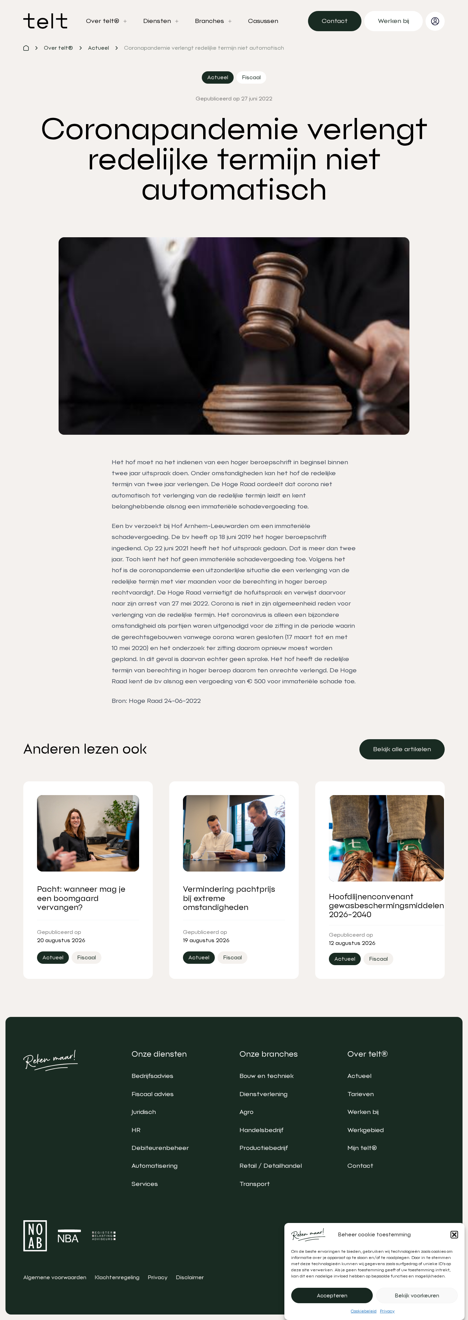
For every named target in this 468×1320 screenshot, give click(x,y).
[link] (334, 21)
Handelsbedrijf (261, 1130)
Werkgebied (365, 1130)
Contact (360, 1165)
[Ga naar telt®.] (26, 48)
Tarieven (360, 1094)
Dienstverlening (263, 1094)
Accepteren (332, 1296)
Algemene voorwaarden (54, 1277)
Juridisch (144, 1112)
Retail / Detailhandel (270, 1165)
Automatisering (154, 1165)
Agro (246, 1112)
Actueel (359, 1076)
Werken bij (363, 1112)
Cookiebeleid (364, 1311)
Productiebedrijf (263, 1148)
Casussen (263, 21)
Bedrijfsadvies (152, 1076)
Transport (254, 1184)
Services (145, 1184)
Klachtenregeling (117, 1277)
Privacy (387, 1311)
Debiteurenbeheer (160, 1148)
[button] (454, 1234)
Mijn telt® (362, 1148)
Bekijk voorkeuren (417, 1296)
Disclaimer (190, 1277)
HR (136, 1130)
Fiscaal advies (153, 1094)
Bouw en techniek (266, 1076)
